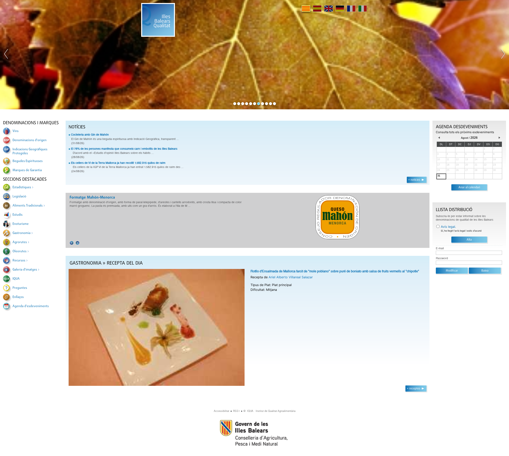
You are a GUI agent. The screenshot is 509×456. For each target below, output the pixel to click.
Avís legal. (448, 227)
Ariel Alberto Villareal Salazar (291, 277)
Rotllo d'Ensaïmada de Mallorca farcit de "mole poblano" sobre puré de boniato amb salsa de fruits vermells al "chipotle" (335, 271)
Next (503, 54)
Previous (6, 54)
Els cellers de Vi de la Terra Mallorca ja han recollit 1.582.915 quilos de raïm (118, 162)
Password (442, 258)
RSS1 (236, 410)
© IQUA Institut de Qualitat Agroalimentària (269, 410)
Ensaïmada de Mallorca (89, 198)
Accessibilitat (221, 410)
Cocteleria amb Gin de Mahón (90, 134)
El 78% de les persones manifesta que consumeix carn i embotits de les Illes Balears (124, 148)
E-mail (440, 248)
